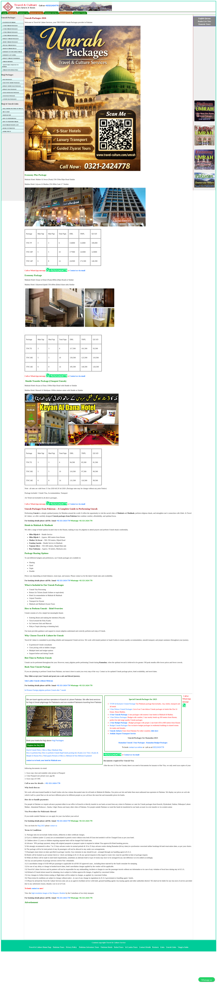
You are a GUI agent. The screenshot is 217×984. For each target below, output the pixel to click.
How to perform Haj (33, 753)
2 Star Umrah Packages (10, 35)
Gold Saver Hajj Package (11, 92)
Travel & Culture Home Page (40, 947)
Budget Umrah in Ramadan (11, 58)
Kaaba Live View (84, 753)
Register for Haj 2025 (35, 745)
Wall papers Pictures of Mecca (54, 756)
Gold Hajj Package (9, 95)
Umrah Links (171, 947)
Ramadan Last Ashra (9, 55)
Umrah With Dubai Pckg (10, 70)
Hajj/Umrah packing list (68, 753)
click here (154, 731)
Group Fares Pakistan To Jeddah (10, 65)
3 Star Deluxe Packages (118, 717)
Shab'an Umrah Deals (10, 48)
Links (162, 947)
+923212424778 (51, 6)
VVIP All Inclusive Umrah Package (122, 704)
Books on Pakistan (9, 128)
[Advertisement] (92, 921)
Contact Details (145, 947)
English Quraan (204, 18)
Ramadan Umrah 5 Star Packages (132, 743)
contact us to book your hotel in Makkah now (43, 760)
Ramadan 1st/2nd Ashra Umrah (12, 51)
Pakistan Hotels (106, 947)
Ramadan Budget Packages (156, 743)
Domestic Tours (204, 24)
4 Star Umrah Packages (10, 29)
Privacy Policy (71, 947)
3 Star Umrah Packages (10, 32)
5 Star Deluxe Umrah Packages (121, 709)
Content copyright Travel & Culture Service (109, 943)
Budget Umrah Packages (118, 725)
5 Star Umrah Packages (10, 25)
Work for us (7, 131)
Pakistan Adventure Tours (89, 947)
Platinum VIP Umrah (9, 22)
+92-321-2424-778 (63, 521)
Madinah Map (57, 750)
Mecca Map (46, 750)
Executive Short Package (11, 82)
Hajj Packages (58, 740)
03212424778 (158, 747)
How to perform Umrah (50, 753)
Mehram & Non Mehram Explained (79, 756)
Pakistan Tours (58, 947)
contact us (53, 826)
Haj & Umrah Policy (33, 750)
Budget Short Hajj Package (12, 86)
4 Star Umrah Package (118, 715)
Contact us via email (77, 270)
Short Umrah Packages (10, 42)
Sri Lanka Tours (131, 947)
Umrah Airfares (116, 731)
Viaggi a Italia (183, 947)
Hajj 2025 (41, 826)
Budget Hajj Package (10, 89)
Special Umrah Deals (9, 45)
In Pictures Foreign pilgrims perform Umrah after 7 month (45, 690)
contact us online (135, 747)
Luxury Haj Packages (10, 99)
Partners (155, 947)
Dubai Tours (119, 947)
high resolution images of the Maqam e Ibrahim (48, 893)
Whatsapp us (206, 980)
